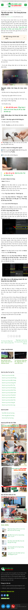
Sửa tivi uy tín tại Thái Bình (9, 395)
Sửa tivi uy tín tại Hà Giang (9, 387)
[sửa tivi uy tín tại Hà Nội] (14, 515)
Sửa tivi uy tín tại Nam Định (9, 392)
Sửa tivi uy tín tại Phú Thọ (8, 385)
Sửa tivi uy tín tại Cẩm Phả (8, 400)
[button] (14, 37)
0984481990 (10, 591)
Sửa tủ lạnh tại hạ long (7, 418)
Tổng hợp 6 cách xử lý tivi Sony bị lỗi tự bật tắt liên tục (14, 109)
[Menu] (2, 5)
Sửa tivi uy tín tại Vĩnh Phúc (9, 390)
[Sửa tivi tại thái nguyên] (13, 502)
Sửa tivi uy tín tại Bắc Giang (9, 380)
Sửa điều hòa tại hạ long (8, 413)
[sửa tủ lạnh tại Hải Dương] (14, 479)
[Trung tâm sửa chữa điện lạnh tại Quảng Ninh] (14, 4)
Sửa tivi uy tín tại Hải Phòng (9, 377)
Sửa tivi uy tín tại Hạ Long (8, 405)
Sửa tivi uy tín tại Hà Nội (8, 375)
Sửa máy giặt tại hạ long (8, 415)
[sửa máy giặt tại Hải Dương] (14, 453)
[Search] (25, 5)
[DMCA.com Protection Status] (5, 598)
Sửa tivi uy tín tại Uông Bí (8, 402)
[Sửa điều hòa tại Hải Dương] (14, 432)
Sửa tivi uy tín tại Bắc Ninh (8, 397)
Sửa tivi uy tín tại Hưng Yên (9, 382)
